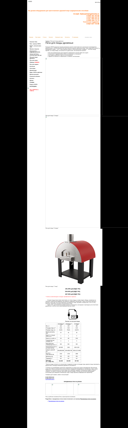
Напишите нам (59, 37)
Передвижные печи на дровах (88, 398)
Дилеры (31, 80)
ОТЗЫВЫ (32, 82)
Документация (33, 70)
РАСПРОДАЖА (33, 86)
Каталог (51, 37)
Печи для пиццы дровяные (34, 58)
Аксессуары (32, 68)
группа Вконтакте (49, 379)
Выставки (37, 37)
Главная (31, 37)
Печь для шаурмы (34, 64)
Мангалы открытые (34, 49)
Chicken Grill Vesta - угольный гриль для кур (35, 55)
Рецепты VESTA (33, 84)
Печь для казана (34, 60)
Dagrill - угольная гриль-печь (35, 46)
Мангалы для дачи (34, 74)
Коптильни (32, 66)
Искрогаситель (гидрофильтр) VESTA (35, 51)
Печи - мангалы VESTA (35, 43)
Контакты (67, 37)
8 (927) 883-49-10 (49, 377)
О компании (75, 37)
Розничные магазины (35, 76)
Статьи (44, 37)
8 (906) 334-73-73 (49, 378)
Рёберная (34, 62)
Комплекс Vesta (33, 41)
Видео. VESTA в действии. (36, 72)
